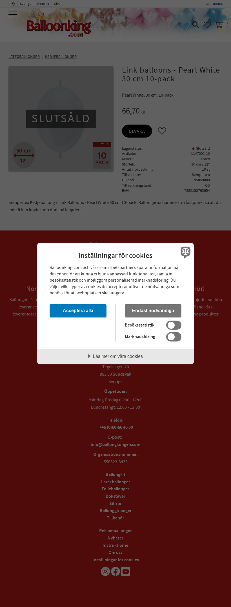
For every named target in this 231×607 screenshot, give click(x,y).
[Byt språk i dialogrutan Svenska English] (184, 252)
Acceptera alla (78, 310)
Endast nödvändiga (153, 310)
